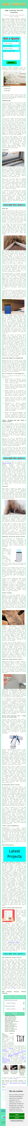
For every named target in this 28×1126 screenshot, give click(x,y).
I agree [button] (17, 1114)
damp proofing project (20, 988)
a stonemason (16, 1053)
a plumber (23, 1050)
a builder (10, 1048)
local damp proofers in (17, 900)
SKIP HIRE (10, 1055)
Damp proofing (5, 461)
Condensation (5, 166)
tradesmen (19, 1063)
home (3, 1039)
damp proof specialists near (18, 894)
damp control (11, 934)
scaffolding (20, 1052)
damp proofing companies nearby (13, 874)
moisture (13, 401)
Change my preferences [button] (17, 1120)
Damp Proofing (4, 1111)
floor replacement (13, 1054)
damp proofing (22, 31)
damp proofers (18, 474)
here (16, 1078)
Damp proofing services (12, 974)
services (18, 481)
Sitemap (3, 1110)
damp (7, 69)
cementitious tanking (17, 691)
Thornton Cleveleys (6, 463)
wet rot (7, 122)
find (6, 959)
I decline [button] (17, 1117)
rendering (4, 1049)
